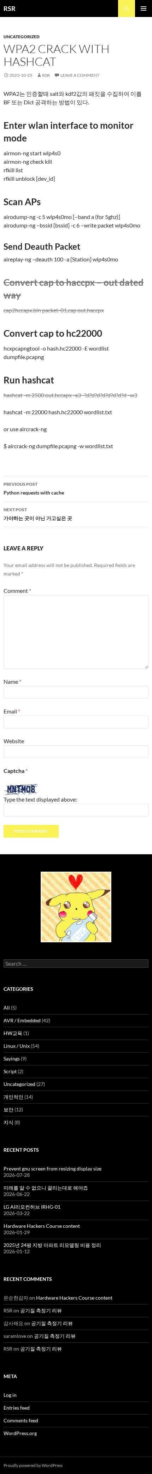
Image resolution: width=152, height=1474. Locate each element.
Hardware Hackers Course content (42, 1226)
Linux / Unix (17, 1046)
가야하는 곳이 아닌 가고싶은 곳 (38, 514)
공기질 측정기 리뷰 (41, 1310)
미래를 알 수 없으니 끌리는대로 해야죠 (46, 1188)
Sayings (12, 1059)
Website (14, 741)
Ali (7, 1008)
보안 (8, 1109)
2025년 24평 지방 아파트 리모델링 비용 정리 (52, 1245)
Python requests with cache (34, 488)
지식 (8, 1122)
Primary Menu (143, 8)
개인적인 (13, 1097)
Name (12, 681)
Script (10, 1071)
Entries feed (17, 1408)
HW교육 (13, 1033)
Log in (10, 1395)
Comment (17, 590)
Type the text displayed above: (40, 799)
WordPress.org (20, 1433)
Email (12, 711)
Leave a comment (79, 75)
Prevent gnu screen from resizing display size (52, 1169)
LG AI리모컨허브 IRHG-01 (32, 1207)
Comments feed (21, 1420)
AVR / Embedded (22, 1020)
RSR (10, 8)
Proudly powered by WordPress (33, 1465)
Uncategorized (22, 36)
